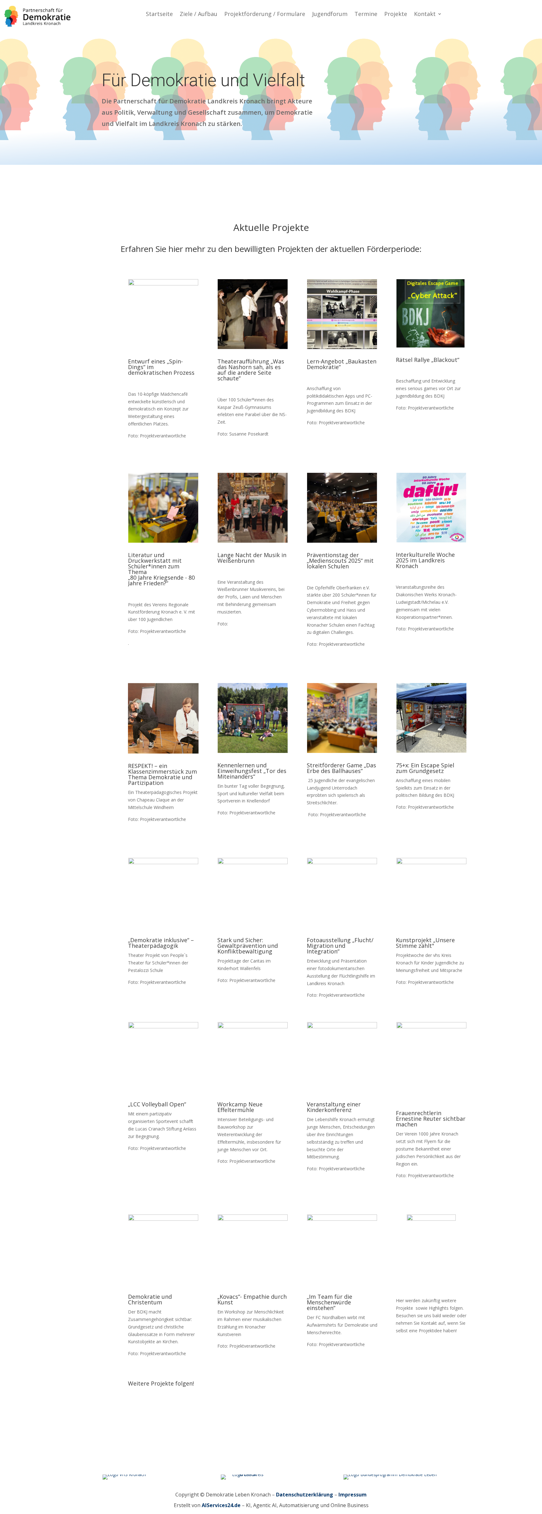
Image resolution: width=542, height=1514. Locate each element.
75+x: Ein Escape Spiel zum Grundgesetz (425, 768)
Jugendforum (330, 15)
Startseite (159, 15)
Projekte (395, 15)
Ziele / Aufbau (198, 15)
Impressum (352, 1494)
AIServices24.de (221, 1505)
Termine (365, 15)
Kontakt (425, 15)
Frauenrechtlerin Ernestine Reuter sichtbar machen (430, 1119)
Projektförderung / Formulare (264, 15)
